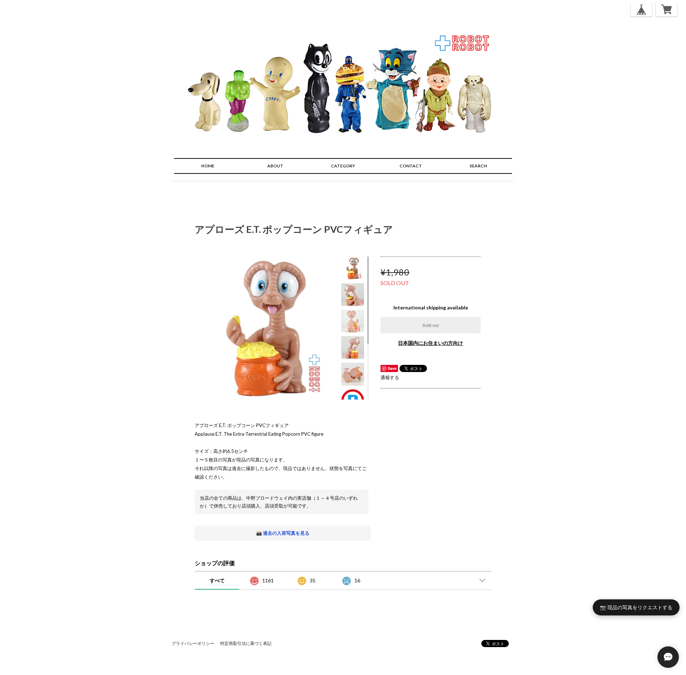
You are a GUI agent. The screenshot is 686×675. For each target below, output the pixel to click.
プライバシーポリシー (193, 643)
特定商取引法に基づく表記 (246, 643)
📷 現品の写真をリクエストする (636, 607)
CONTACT (410, 165)
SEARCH (478, 165)
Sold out (430, 325)
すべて (217, 580)
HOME (207, 165)
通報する (390, 377)
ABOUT (275, 165)
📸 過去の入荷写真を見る (282, 533)
